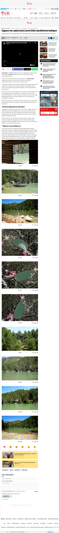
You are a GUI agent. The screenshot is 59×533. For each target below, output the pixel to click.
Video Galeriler (20, 8)
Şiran (28, 527)
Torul (11, 73)
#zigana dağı (24, 470)
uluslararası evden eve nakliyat (30, 518)
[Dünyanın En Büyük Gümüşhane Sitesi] (3, 518)
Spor (37, 17)
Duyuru (42, 17)
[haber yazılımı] (50, 531)
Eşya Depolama (20, 518)
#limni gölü (17, 470)
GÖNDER (36, 491)
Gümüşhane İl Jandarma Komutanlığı (36, 527)
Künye (46, 8)
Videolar (13, 28)
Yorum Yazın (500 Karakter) (7, 481)
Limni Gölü (10, 74)
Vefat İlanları (18, 17)
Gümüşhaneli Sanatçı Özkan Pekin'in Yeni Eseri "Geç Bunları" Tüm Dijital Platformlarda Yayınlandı (53, 44)
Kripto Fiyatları (36, 523)
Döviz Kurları (23, 523)
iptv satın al (14, 518)
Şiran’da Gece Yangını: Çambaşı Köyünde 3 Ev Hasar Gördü (53, 56)
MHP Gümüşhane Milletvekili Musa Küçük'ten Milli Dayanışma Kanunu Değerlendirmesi (52, 50)
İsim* (3, 476)
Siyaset (31, 17)
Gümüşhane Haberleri (6, 28)
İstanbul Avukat (8, 518)
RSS (8, 531)
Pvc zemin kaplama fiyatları (42, 518)
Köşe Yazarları (33, 8)
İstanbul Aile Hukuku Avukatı (53, 518)
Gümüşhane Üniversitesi (48, 527)
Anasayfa (4, 17)
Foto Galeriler (11, 8)
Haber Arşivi (48, 17)
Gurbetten (26, 17)
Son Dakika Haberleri (15, 523)
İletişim (49, 8)
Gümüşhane (11, 17)
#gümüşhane (5, 470)
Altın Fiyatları (29, 523)
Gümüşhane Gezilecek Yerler (20, 527)
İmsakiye (26, 8)
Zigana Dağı (30, 78)
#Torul (11, 470)
